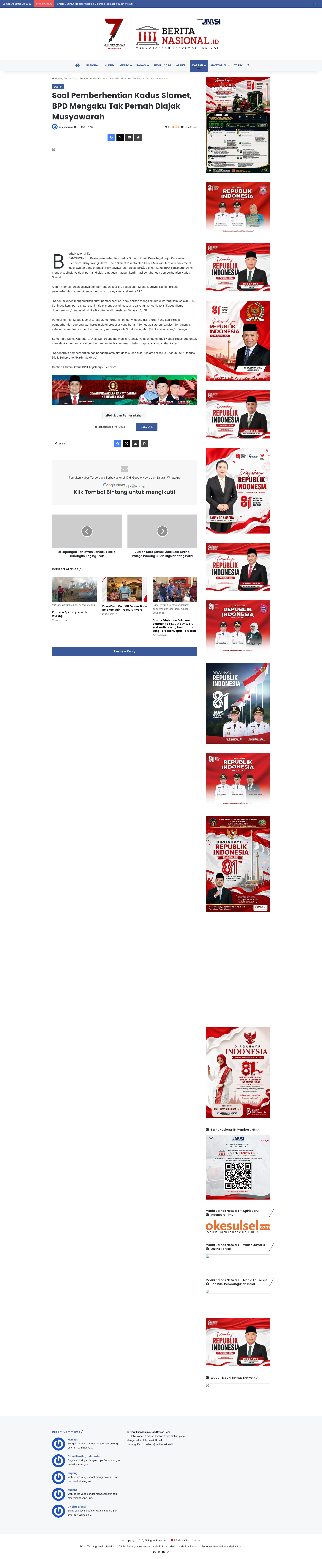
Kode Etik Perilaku (189, 1546)
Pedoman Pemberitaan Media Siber (222, 1546)
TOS (82, 1546)
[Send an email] (75, 127)
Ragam (141, 65)
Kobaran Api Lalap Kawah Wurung (69, 614)
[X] (120, 137)
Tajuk (238, 65)
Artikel (181, 65)
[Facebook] (111, 137)
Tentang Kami (95, 1546)
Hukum (109, 65)
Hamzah (73, 1439)
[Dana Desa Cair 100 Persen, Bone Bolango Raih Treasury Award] (124, 589)
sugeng (73, 1473)
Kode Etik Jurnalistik (164, 1546)
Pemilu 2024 (162, 65)
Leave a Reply (124, 651)
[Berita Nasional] (161, 33)
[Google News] (114, 486)
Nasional (92, 65)
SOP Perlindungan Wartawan (133, 1546)
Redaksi (109, 1546)
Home (58, 78)
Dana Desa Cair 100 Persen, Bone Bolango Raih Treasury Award (124, 608)
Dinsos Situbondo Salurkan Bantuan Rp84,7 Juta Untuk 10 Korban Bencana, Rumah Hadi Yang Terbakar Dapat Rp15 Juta (174, 625)
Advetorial (218, 65)
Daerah (197, 65)
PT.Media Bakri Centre (187, 1540)
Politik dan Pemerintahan (125, 415)
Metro (124, 65)
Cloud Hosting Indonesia (84, 1456)
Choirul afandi (77, 1506)
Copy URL (147, 426)
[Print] (138, 137)
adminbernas (66, 127)
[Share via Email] (129, 137)
